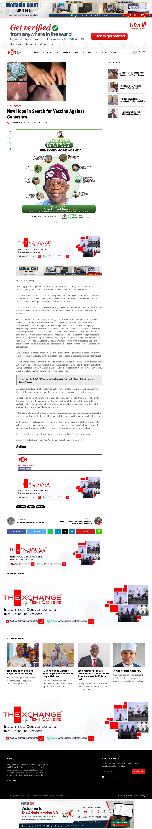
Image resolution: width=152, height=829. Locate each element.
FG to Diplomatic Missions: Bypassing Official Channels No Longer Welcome (132, 101)
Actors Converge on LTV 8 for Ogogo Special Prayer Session (131, 74)
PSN (65, 796)
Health (9, 106)
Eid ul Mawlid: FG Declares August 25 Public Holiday (130, 87)
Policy (142, 796)
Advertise (128, 796)
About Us (118, 796)
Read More (11, 781)
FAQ (136, 796)
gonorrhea (21, 507)
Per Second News (18, 123)
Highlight (17, 106)
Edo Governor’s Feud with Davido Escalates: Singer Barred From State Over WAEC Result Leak (131, 115)
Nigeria (31, 507)
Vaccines (40, 507)
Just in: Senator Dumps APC (127, 670)
